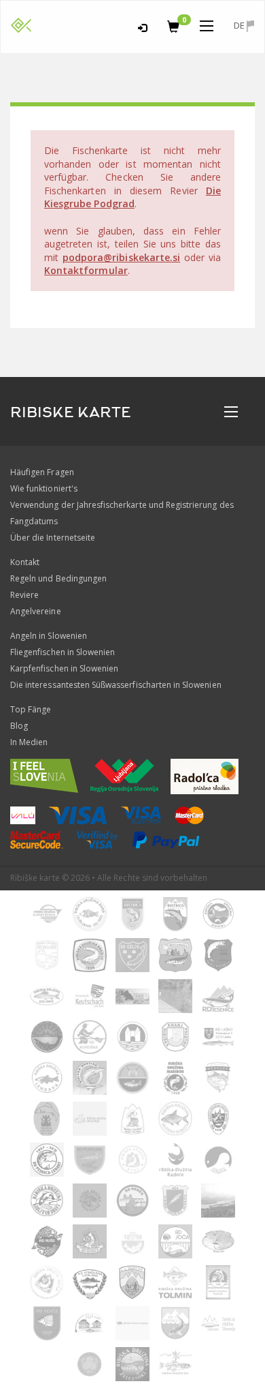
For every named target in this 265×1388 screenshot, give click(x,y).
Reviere (24, 595)
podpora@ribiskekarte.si (121, 257)
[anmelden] (142, 25)
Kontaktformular (86, 270)
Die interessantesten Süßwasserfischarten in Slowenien (116, 685)
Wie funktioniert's (43, 488)
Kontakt (24, 562)
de (240, 25)
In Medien (29, 742)
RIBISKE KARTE (70, 412)
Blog (19, 725)
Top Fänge (30, 709)
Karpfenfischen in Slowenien (64, 668)
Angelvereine (35, 611)
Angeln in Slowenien (48, 636)
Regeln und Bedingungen (58, 578)
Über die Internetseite (52, 537)
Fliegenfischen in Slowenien (62, 652)
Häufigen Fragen (42, 472)
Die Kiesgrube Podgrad (132, 197)
